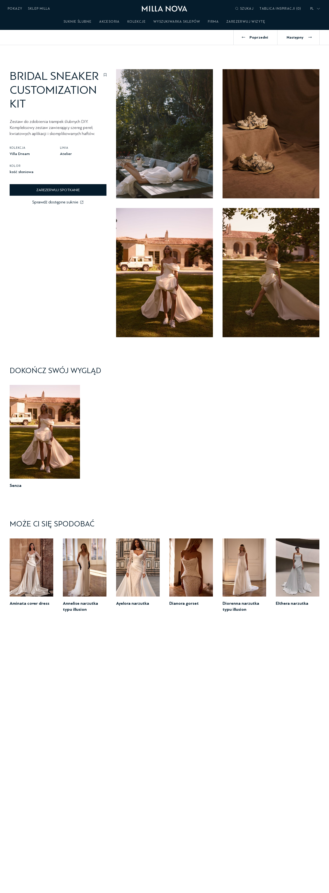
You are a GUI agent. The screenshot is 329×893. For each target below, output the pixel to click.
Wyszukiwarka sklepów (176, 22)
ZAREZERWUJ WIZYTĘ (245, 22)
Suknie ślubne (78, 22)
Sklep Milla (39, 9)
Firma (213, 22)
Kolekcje (136, 22)
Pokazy (15, 9)
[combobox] (314, 8)
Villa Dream (20, 153)
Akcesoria (109, 22)
